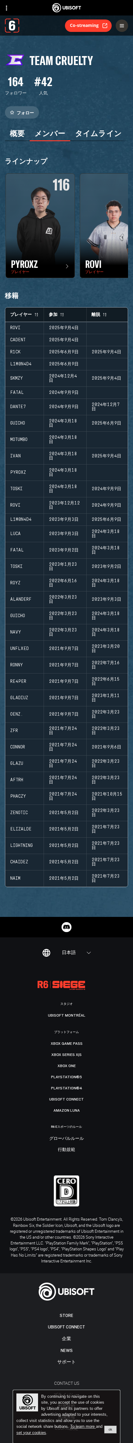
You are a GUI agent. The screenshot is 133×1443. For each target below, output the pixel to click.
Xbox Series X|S (66, 1055)
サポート (66, 1362)
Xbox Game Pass (67, 1043)
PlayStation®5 (66, 1077)
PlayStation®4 (66, 1088)
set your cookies (31, 1433)
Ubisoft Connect (66, 1327)
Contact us (66, 1383)
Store (66, 1315)
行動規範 (66, 1150)
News (67, 1350)
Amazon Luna (67, 1110)
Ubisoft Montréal (66, 1015)
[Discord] (66, 927)
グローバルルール (66, 1138)
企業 (66, 1338)
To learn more (83, 1426)
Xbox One (67, 1066)
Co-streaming (84, 25)
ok (110, 1429)
